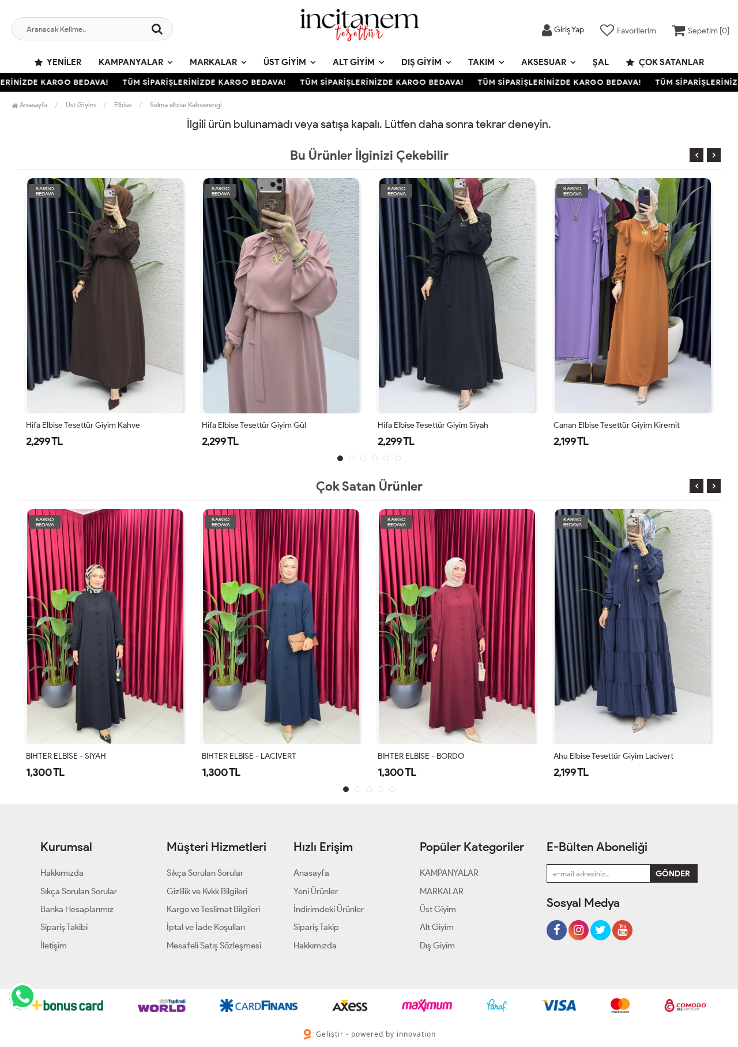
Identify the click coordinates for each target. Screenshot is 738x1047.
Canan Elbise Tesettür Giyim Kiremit (617, 425)
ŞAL (601, 62)
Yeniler (63, 62)
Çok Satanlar (670, 62)
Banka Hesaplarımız (77, 909)
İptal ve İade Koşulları (206, 927)
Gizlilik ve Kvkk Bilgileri (207, 891)
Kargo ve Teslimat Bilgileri (213, 909)
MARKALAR (213, 62)
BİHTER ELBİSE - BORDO (421, 756)
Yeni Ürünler (315, 891)
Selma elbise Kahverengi (186, 104)
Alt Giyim (354, 62)
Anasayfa (32, 104)
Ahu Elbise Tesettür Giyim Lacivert (613, 756)
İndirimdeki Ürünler (328, 909)
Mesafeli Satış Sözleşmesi (214, 945)
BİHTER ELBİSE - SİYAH (66, 756)
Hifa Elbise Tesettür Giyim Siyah (433, 425)
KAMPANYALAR (131, 62)
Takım (481, 62)
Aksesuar (543, 62)
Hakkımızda (62, 873)
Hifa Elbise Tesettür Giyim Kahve (83, 425)
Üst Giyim (284, 62)
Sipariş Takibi (64, 927)
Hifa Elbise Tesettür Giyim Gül (254, 425)
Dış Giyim (421, 62)
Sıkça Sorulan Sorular (78, 891)
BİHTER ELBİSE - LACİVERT (249, 756)
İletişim (53, 945)
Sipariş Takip (316, 927)
